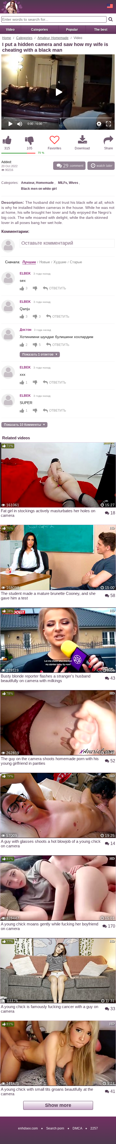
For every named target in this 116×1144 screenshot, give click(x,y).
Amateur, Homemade (53, 38)
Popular (72, 29)
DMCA (77, 1128)
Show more (58, 1105)
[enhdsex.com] (11, 6)
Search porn (55, 1128)
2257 (94, 1128)
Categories (39, 29)
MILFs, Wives (68, 183)
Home (6, 38)
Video (10, 29)
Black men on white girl (39, 189)
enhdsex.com (28, 1128)
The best (100, 29)
